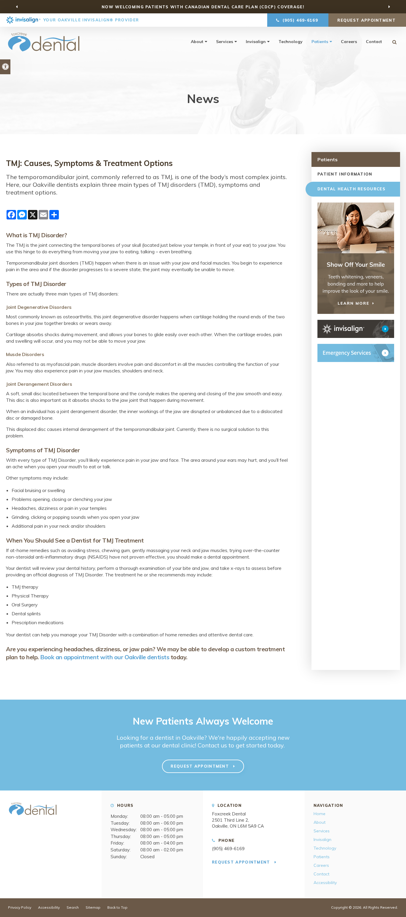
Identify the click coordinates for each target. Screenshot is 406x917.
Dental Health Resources (351, 188)
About (197, 41)
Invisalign (256, 41)
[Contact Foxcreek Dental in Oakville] (355, 353)
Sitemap (93, 907)
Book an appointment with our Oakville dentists (104, 657)
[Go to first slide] (389, 6)
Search (73, 907)
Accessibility (325, 882)
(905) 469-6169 (228, 848)
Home (319, 813)
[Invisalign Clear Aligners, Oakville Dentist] (355, 329)
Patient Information (344, 174)
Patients (319, 41)
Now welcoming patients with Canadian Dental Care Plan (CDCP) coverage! (203, 6)
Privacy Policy (19, 907)
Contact (374, 41)
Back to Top (117, 907)
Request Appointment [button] (367, 20)
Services (224, 41)
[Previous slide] (16, 6)
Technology (290, 41)
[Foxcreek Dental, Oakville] (32, 817)
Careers (349, 41)
